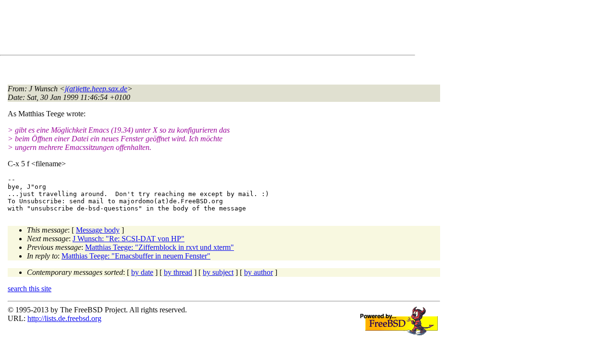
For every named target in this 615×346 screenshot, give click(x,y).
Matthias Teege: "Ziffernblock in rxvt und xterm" (159, 247)
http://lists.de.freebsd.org (64, 318)
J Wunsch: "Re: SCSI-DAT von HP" (128, 239)
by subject (218, 272)
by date (142, 272)
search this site (29, 288)
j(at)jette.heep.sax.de (96, 89)
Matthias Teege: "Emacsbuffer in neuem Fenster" (136, 256)
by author (258, 272)
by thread (178, 272)
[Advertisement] (182, 29)
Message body (98, 230)
